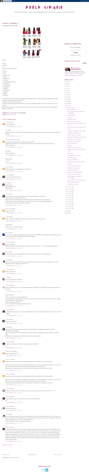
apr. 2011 (69, 201)
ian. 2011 (69, 208)
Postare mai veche (57, 454)
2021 (67, 92)
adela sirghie (7, 174)
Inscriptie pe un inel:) (71, 119)
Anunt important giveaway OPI (73, 121)
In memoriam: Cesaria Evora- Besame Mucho (76, 137)
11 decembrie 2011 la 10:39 (13, 248)
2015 (67, 97)
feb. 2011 (69, 206)
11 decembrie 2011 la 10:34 (13, 238)
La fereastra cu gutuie (71, 157)
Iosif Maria (7, 122)
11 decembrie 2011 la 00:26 (13, 163)
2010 (67, 211)
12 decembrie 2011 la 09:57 (13, 338)
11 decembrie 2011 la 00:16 (13, 136)
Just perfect (69, 145)
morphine (7, 319)
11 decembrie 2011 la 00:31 (13, 179)
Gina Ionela (7, 388)
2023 (67, 88)
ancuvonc (7, 167)
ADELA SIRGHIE (44, 7)
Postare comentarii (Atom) (14, 457)
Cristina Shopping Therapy (10, 139)
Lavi (6, 277)
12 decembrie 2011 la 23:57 (13, 384)
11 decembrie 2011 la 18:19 (13, 305)
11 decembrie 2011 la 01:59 (13, 205)
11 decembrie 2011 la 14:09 (13, 281)
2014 (67, 99)
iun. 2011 (69, 197)
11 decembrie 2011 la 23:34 (13, 323)
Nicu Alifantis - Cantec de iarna (73, 141)
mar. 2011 (69, 204)
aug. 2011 (69, 193)
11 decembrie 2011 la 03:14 (13, 221)
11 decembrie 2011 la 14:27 (13, 291)
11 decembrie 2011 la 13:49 (13, 273)
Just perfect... (70, 163)
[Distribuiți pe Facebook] (23, 113)
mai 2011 (69, 199)
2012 (67, 103)
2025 (67, 84)
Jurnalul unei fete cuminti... (72, 184)
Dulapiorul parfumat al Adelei (73, 168)
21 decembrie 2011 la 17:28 (13, 423)
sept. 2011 (69, 191)
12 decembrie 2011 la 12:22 (13, 347)
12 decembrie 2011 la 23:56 (13, 370)
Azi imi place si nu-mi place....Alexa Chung (76, 130)
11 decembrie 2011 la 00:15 (13, 126)
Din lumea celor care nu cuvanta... (74, 135)
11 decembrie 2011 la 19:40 (13, 315)
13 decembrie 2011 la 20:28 (13, 402)
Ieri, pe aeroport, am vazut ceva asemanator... (76, 180)
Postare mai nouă (5, 454)
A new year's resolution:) (72, 159)
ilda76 (6, 182)
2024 (67, 86)
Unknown (7, 216)
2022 (67, 90)
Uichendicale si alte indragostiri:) (74, 133)
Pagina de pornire (31, 454)
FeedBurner (78, 55)
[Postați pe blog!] (21, 113)
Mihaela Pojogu (8, 208)
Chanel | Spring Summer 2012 (73, 182)
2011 (67, 105)
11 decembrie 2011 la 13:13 (13, 265)
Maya (6, 130)
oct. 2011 (69, 189)
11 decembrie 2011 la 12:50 (13, 256)
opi (15, 114)
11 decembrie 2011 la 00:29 (13, 171)
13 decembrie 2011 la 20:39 (13, 410)
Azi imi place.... (70, 117)
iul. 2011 (69, 195)
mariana (7, 194)
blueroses (7, 232)
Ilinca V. (7, 251)
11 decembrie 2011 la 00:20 (13, 147)
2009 (67, 213)
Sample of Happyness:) (72, 109)
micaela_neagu (8, 359)
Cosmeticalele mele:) (71, 115)
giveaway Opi (10, 114)
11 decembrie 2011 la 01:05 (13, 190)
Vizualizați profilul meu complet (74, 75)
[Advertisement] (44, 18)
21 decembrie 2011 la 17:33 (13, 441)
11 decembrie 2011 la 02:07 (13, 213)
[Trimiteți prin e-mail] (20, 113)
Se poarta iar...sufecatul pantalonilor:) (74, 172)
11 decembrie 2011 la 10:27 (13, 229)
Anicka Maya (8, 285)
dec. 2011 (69, 107)
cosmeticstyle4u (8, 242)
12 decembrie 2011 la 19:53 (13, 355)
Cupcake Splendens (9, 351)
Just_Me (7, 259)
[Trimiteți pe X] (22, 113)
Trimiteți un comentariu (7, 445)
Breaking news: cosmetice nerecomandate (76, 161)
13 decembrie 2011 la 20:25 (13, 392)
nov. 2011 (69, 186)
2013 (67, 101)
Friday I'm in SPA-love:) (72, 143)
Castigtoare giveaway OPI (72, 170)
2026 (67, 81)
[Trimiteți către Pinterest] (25, 113)
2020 (67, 94)
